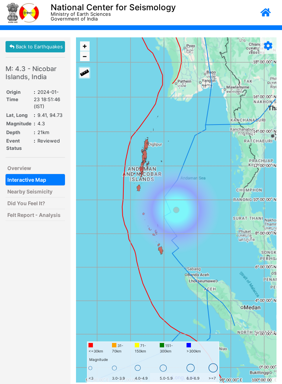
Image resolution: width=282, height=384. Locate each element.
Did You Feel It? (26, 203)
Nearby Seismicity (30, 191)
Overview (19, 168)
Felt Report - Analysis (34, 215)
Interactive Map (26, 180)
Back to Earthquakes (38, 46)
